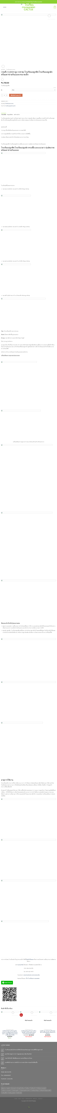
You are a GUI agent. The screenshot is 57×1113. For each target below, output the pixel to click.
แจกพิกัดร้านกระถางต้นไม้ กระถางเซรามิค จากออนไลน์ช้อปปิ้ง (21, 1062)
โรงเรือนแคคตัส (11, 1092)
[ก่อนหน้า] (1, 1110)
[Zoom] (3, 66)
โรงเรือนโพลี (18, 1092)
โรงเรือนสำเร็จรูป (34, 1090)
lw (1, 90)
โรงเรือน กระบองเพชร (6, 1090)
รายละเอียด (3, 114)
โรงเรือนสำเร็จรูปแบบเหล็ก (45, 1090)
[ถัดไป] (5, 1110)
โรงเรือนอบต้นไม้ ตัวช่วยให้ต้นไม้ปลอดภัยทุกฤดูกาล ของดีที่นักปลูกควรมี (23, 1049)
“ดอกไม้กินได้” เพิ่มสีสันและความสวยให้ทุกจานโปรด (18, 1058)
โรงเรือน (27, 1088)
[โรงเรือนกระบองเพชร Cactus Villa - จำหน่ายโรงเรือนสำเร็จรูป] (28, 7)
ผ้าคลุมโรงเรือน (20, 1088)
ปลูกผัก (8, 1088)
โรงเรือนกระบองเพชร (41, 1088)
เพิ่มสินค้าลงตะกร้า (16, 95)
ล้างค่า (55, 87)
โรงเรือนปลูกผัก (15, 1090)
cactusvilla (9, 1078)
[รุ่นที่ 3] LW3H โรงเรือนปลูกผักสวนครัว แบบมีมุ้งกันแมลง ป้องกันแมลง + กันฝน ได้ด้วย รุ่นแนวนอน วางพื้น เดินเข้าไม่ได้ (9, 1033)
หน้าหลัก (3, 69)
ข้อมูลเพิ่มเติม (10, 114)
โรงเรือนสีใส (4, 1092)
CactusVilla (20, 964)
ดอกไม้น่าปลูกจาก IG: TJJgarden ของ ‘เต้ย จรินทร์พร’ (18, 1054)
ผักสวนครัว (13, 1088)
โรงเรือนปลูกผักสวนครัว (10, 105)
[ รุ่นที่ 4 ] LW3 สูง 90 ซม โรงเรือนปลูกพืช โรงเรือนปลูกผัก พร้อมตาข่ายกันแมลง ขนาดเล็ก (28, 1032)
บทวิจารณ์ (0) (17, 114)
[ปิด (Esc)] (1, 1104)
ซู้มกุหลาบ (4, 1088)
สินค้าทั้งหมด (29, 959)
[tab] (3, 114)
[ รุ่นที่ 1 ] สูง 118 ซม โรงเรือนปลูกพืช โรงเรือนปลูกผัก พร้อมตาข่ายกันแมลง (47, 1032)
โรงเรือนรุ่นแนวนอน (10, 69)
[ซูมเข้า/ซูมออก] (5, 1104)
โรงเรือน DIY (32, 1088)
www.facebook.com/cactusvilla (31, 975)
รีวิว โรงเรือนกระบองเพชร (33, 978)
